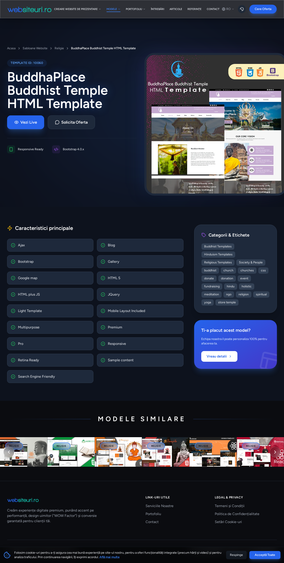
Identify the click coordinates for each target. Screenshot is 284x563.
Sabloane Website (35, 48)
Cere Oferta (263, 9)
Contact (152, 522)
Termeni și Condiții (230, 506)
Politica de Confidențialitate (237, 514)
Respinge (236, 555)
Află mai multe (109, 557)
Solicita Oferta (74, 122)
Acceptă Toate (265, 555)
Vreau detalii (217, 356)
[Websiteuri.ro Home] (29, 9)
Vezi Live (28, 122)
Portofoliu (153, 514)
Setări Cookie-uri (228, 522)
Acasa (11, 48)
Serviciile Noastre (160, 506)
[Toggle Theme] (242, 9)
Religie (59, 48)
